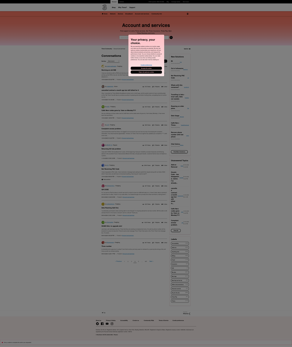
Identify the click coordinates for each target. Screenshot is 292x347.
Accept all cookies (146, 68)
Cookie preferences (146, 65)
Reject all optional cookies (146, 72)
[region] (146, 55)
